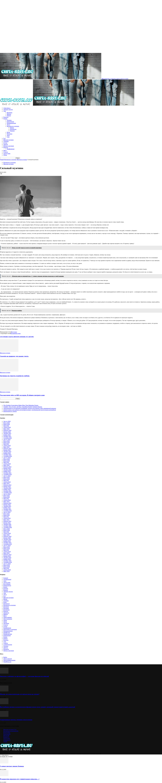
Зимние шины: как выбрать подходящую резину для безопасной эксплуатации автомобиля (29, 410)
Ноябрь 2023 (7, 471)
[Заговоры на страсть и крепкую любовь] (9, 371)
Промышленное (11, 123)
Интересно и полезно (13, 126)
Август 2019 (7, 545)
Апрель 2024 (7, 463)
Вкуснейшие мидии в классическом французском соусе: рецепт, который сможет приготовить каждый (37, 707)
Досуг (8, 124)
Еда (4, 138)
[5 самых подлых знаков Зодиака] (4, 763)
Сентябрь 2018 (7, 562)
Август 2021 (7, 512)
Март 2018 (6, 571)
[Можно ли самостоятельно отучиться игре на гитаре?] (4, 691)
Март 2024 (6, 465)
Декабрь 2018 (7, 557)
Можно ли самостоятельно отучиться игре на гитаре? (19, 694)
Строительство (7, 644)
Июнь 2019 (6, 548)
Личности (6, 612)
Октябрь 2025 (7, 436)
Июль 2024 (6, 459)
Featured (5, 578)
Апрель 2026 (7, 427)
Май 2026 (6, 426)
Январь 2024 (7, 468)
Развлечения (10, 121)
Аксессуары (6, 153)
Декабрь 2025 (7, 433)
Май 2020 (6, 532)
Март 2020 (6, 535)
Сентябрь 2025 (7, 438)
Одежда (5, 152)
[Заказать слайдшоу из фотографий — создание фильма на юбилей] (4, 673)
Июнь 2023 (6, 479)
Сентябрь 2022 (7, 492)
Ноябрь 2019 (7, 541)
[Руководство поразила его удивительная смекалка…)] (4, 775)
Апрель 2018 (7, 569)
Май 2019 (6, 550)
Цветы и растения (8, 146)
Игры (8, 132)
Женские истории (8, 140)
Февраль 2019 (7, 554)
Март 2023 (6, 483)
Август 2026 (7, 421)
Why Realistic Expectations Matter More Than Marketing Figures (20, 405)
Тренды (5, 144)
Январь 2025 (7, 450)
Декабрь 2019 (7, 539)
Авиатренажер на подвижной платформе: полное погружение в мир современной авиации (29, 408)
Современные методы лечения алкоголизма (16, 720)
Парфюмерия (10, 149)
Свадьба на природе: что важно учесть (14, 356)
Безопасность (7, 585)
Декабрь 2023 (7, 469)
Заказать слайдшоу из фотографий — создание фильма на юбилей (24, 676)
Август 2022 (7, 494)
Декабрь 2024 (7, 451)
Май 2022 (6, 498)
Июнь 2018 (6, 566)
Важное (12, 130)
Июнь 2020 (6, 530)
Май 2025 (6, 444)
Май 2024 (6, 462)
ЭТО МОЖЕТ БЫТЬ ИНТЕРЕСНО (11, 336)
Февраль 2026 (7, 430)
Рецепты (5, 117)
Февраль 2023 (7, 485)
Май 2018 (6, 568)
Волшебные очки (16, 333)
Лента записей (7, 658)
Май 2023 (6, 480)
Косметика (6, 609)
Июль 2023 (6, 477)
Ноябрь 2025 (7, 435)
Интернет (6, 606)
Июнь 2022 (6, 497)
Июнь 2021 (6, 515)
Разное (5, 118)
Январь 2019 (7, 556)
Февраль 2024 (7, 466)
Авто (8, 135)
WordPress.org (7, 661)
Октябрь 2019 (7, 542)
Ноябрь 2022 (7, 489)
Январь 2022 (7, 504)
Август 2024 (7, 457)
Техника (9, 120)
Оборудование (7, 617)
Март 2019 (6, 553)
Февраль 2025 (7, 448)
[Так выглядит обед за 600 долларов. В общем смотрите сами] (9, 390)
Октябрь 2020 (7, 526)
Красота (5, 147)
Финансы (9, 133)
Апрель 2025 (7, 445)
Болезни (5, 588)
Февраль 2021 (7, 521)
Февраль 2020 (7, 536)
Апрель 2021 (7, 518)
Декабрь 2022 (7, 488)
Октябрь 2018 (7, 560)
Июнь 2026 (6, 424)
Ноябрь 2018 (7, 559)
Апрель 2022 (7, 500)
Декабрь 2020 (7, 524)
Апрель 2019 (7, 551)
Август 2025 (7, 439)
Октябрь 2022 (7, 491)
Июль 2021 (6, 513)
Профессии (6, 632)
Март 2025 (6, 447)
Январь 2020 (7, 538)
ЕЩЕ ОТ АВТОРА (28, 336)
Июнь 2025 (6, 442)
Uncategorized (7, 579)
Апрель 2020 (7, 533)
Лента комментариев (9, 660)
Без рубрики (6, 584)
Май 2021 (6, 516)
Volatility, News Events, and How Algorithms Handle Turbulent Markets (22, 407)
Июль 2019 (6, 547)
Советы (5, 643)
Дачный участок (8, 109)
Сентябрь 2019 (7, 544)
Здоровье (6, 141)
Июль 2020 (6, 529)
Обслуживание (7, 619)
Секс (8, 137)
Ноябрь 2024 (7, 453)
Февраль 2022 (7, 503)
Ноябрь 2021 (7, 507)
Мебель (9, 114)
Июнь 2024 (6, 460)
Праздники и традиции (10, 629)
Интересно (13, 129)
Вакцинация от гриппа (10, 411)
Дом (4, 111)
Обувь (5, 155)
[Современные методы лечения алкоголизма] (4, 716)
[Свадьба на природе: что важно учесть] (9, 351)
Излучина (14, 332)
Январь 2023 (7, 486)
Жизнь (12, 127)
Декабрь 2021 (7, 506)
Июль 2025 (6, 441)
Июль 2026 (6, 423)
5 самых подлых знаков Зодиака (12, 766)
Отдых (5, 143)
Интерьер (9, 112)
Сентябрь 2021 (7, 510)
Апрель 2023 (7, 482)
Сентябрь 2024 (7, 456)
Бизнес (5, 587)
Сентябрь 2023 (7, 474)
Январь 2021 (7, 523)
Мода (4, 150)
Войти (5, 657)
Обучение (6, 623)
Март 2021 (6, 519)
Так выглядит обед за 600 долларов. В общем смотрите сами (22, 395)
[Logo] (16, 105)
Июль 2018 (6, 565)
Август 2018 (7, 563)
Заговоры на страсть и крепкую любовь (15, 376)
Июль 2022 (6, 495)
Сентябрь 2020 (7, 527)
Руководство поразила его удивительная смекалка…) (19, 779)
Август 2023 (7, 476)
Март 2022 (6, 501)
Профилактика (7, 634)
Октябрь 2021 (7, 509)
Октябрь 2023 (7, 473)
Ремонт (9, 115)
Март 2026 (6, 429)
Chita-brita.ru (6, 108)
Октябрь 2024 (7, 454)
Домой (2, 159)
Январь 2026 (7, 432)
